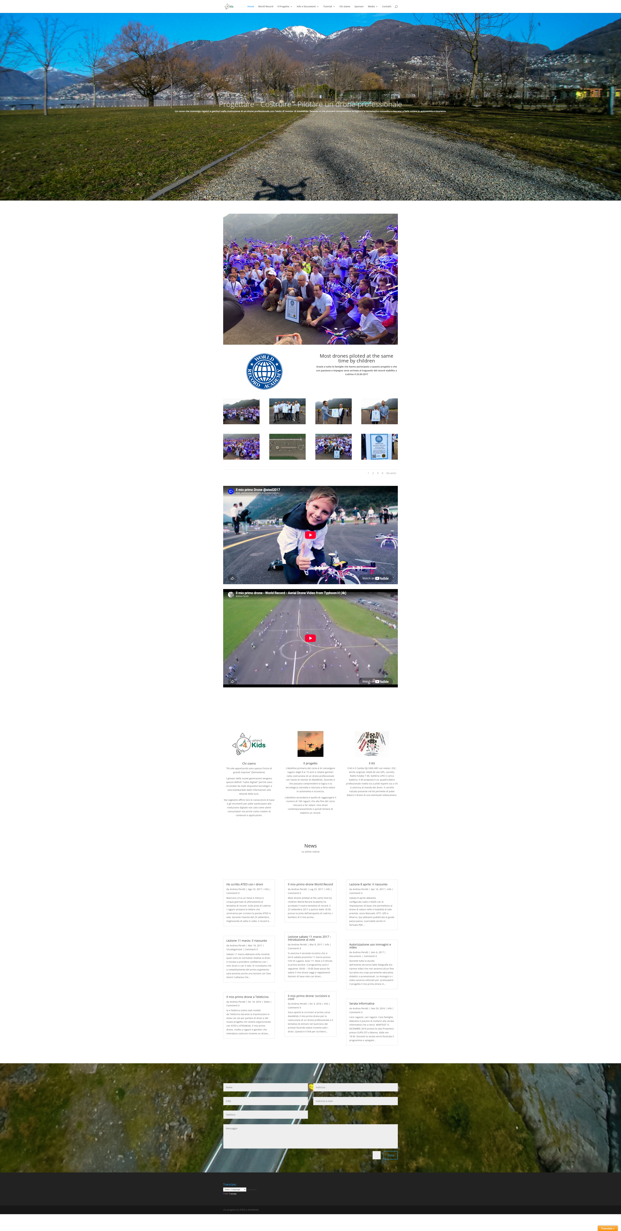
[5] (379, 423)
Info (266, 889)
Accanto (391, 473)
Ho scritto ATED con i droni (244, 884)
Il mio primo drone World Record (310, 884)
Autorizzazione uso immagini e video (370, 945)
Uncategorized (234, 949)
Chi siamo (344, 6)
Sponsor (359, 6)
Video (267, 1001)
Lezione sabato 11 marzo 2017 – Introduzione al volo (309, 938)
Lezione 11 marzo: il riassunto (246, 940)
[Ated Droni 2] (287, 458)
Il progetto (310, 763)
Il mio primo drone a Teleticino (247, 997)
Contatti (386, 6)
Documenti (355, 956)
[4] (333, 423)
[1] (241, 423)
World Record (265, 6)
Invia (390, 1155)
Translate (233, 1194)
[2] (333, 458)
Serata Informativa (361, 1003)
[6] (287, 423)
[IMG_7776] (241, 458)
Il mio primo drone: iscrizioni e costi (309, 997)
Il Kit (372, 763)
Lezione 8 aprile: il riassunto (368, 884)
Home (250, 6)
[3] (379, 458)
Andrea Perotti (237, 889)
